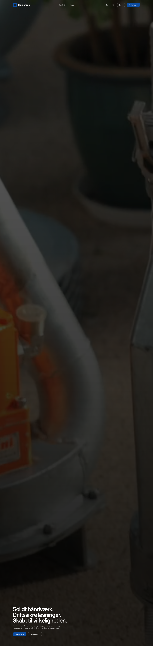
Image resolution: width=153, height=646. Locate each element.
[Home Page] (21, 5)
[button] (64, 5)
